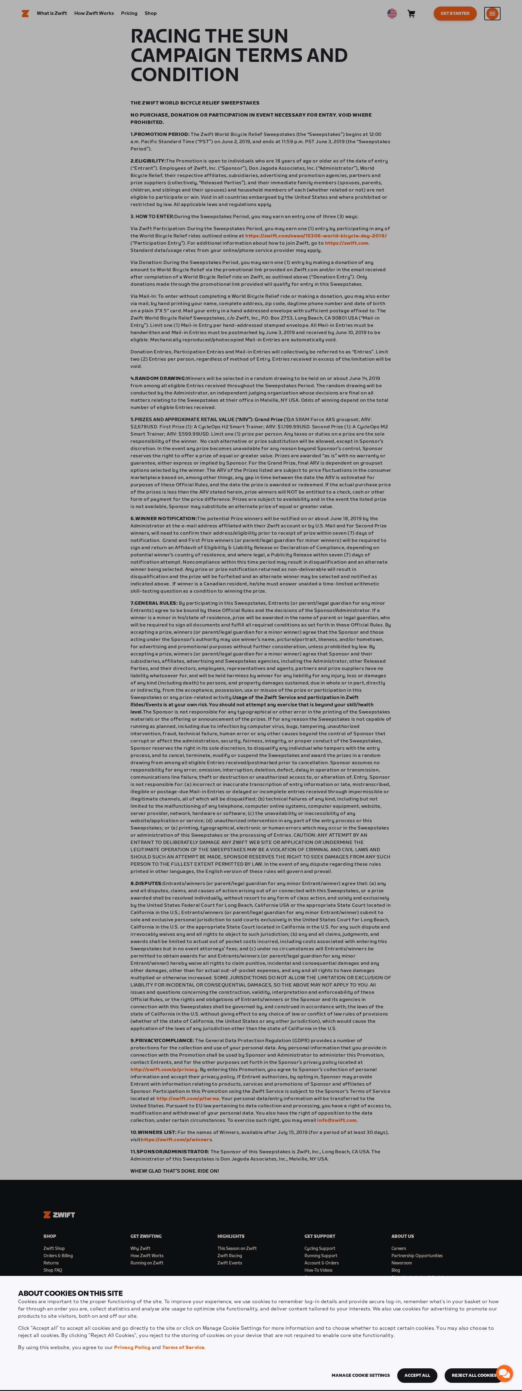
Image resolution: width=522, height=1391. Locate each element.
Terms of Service (183, 1348)
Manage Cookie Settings (361, 1375)
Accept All (417, 1375)
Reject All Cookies (474, 1375)
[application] (504, 1373)
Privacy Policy (132, 1348)
